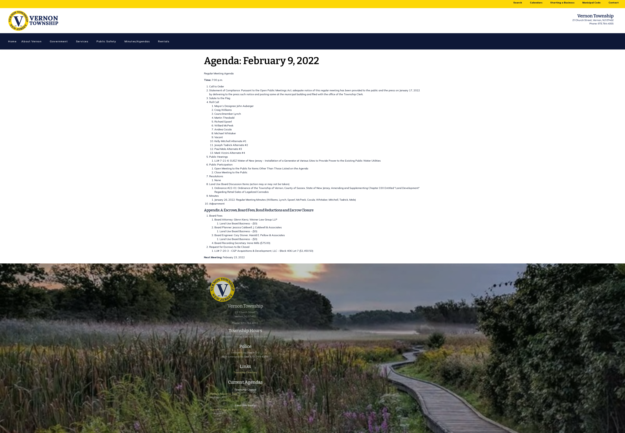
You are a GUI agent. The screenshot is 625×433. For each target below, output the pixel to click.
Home (12, 41)
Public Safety (106, 41)
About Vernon (31, 41)
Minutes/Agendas (137, 41)
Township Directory (245, 372)
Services (82, 41)
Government (59, 41)
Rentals (163, 41)
